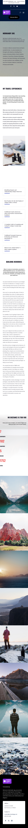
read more (7, 193)
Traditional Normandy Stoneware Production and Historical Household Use (13, 236)
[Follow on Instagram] (12, 820)
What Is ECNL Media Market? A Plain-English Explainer (12, 248)
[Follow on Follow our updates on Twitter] (14, 6)
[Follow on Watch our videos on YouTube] (17, 6)
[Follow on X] (8, 820)
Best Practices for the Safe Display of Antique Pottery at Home (13, 201)
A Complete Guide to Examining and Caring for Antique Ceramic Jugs (13, 225)
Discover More (14, 17)
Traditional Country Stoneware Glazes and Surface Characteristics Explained (13, 213)
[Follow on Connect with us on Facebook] (11, 6)
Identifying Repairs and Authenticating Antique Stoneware (13, 190)
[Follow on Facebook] (5, 820)
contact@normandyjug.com (10, 814)
